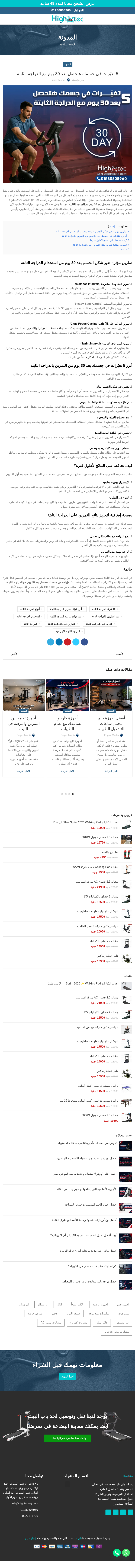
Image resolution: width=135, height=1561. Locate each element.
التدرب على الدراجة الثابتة (99, 623)
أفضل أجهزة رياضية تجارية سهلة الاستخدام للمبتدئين (87, 1158)
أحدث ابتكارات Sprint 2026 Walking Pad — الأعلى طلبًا (85, 822)
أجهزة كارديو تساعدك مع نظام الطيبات (67, 723)
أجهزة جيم (123, 1304)
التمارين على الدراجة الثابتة (62, 623)
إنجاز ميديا (30, 1538)
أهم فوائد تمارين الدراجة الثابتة (65, 616)
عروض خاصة (35, 1313)
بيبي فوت (123, 1313)
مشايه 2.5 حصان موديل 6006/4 (100, 1115)
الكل (59, 1304)
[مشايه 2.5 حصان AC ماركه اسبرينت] (126, 884)
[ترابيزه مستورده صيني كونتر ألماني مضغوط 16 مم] (126, 1103)
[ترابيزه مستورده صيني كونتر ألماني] (126, 1088)
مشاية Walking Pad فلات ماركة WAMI (95, 866)
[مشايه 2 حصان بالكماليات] (126, 944)
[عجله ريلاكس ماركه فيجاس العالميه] (126, 1029)
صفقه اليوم (73, 1313)
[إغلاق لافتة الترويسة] (4, 3)
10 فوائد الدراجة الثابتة (103, 609)
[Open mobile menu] (130, 19)
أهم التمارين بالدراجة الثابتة (105, 616)
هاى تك (78, 1538)
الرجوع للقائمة (67, 654)
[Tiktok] (108, 1512)
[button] (67, 1438)
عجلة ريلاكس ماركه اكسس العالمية (97, 926)
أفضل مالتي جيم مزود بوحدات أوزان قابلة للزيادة (88, 1250)
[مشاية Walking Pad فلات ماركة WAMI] (126, 869)
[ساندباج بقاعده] (126, 855)
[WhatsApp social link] (5, 19)
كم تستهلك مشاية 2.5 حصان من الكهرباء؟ (92, 1266)
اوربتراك (42, 1304)
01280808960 (61, 10)
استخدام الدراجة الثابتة (28, 616)
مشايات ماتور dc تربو (116, 1331)
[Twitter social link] (75, 641)
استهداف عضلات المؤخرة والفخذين (47, 328)
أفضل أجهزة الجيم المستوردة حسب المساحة (91, 1204)
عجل (55, 1313)
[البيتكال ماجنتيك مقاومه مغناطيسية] (126, 914)
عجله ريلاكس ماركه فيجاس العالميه (97, 1027)
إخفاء (112, 226)
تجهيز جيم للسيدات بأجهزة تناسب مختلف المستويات (86, 1143)
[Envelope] (115, 1512)
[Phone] (117, 1553)
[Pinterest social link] (67, 641)
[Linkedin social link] (59, 641)
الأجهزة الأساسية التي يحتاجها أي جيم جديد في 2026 (87, 1189)
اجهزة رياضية (100, 1304)
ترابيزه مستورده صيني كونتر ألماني (98, 1085)
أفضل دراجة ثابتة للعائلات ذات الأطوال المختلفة (89, 1281)
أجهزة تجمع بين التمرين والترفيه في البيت (24, 723)
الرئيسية (72, 44)
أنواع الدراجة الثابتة (30, 609)
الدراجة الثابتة (77, 204)
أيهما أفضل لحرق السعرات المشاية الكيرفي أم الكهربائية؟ (83, 1235)
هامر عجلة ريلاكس (107, 955)
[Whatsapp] (123, 1512)
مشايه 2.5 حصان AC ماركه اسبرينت (97, 881)
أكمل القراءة (111, 771)
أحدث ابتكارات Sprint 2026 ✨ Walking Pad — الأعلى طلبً (83, 983)
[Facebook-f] (130, 1512)
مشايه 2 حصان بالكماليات (103, 941)
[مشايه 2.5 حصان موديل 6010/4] (126, 840)
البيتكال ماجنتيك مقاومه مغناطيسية (97, 911)
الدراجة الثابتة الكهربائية (68, 631)
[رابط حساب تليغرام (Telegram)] (50, 641)
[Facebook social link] (9, 19)
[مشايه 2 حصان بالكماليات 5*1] (126, 899)
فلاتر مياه (102, 1322)
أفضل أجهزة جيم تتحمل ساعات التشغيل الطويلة (111, 723)
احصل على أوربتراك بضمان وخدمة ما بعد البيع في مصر (85, 1173)
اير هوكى (23, 1304)
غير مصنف (123, 1322)
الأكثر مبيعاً (77, 1304)
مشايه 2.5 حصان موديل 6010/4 (100, 837)
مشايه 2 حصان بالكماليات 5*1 (100, 896)
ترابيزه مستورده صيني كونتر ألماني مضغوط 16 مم (89, 1100)
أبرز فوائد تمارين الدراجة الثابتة (66, 609)
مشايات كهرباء (78, 1322)
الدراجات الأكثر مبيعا (93, 357)
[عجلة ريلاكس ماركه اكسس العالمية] (126, 929)
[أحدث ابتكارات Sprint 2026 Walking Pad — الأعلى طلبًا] (126, 825)
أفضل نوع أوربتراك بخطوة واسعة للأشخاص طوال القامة (84, 1219)
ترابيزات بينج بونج (99, 1313)
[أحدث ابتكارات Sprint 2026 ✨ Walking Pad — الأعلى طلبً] (126, 986)
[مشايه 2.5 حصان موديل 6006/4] (126, 1118)
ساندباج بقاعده (109, 852)
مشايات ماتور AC (51, 1322)
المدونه (62, 44)
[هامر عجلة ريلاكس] (126, 958)
